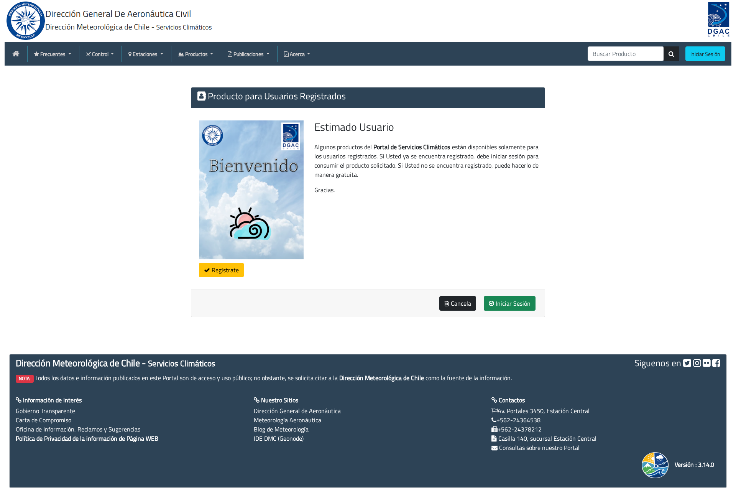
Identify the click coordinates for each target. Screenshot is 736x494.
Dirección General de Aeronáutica (297, 410)
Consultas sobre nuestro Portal (539, 447)
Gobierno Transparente (45, 410)
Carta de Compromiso (43, 420)
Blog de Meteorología (281, 429)
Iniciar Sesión (512, 303)
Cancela (460, 303)
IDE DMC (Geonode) (279, 438)
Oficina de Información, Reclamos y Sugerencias (78, 429)
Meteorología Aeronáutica (287, 420)
